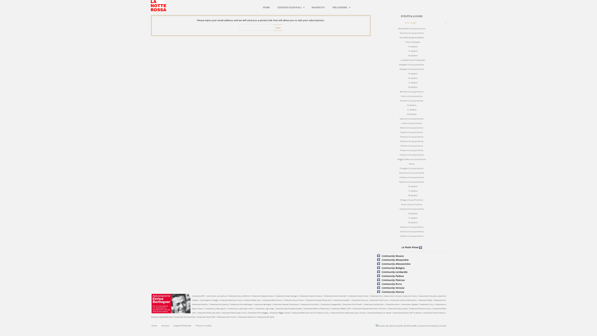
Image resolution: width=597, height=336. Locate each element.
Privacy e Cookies (204, 325)
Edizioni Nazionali (289, 7)
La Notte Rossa (409, 247)
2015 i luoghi (410, 22)
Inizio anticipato (412, 42)
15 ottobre (413, 73)
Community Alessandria (395, 259)
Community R (389, 283)
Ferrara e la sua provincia (411, 100)
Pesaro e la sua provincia (411, 150)
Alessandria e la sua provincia (411, 28)
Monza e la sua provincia (411, 127)
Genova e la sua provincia (411, 118)
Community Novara (393, 255)
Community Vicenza (393, 291)
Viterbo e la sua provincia (411, 236)
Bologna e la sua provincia (412, 69)
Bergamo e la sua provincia (411, 64)
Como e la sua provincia (412, 96)
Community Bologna (393, 267)
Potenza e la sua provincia (412, 177)
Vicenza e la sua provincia (412, 231)
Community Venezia (393, 287)
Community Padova (393, 276)
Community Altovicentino (396, 263)
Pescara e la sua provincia (412, 154)
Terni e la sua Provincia (411, 204)
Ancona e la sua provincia (411, 33)
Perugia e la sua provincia (411, 168)
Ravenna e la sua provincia (411, 181)
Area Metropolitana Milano (411, 37)
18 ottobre (413, 55)
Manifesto (318, 7)
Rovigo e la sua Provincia (411, 199)
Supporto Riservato (182, 325)
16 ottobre (413, 46)
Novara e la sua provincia (411, 136)
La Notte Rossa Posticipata (413, 60)
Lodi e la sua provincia (411, 123)
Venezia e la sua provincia (412, 209)
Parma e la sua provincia (411, 145)
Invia (277, 27)
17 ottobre (413, 51)
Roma (411, 163)
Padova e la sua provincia (411, 141)
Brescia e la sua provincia (411, 91)
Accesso (165, 325)
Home (266, 7)
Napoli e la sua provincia (411, 132)
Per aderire (340, 7)
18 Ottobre (412, 114)
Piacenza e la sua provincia (411, 172)
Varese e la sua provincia (411, 227)
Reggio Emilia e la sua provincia (412, 159)
